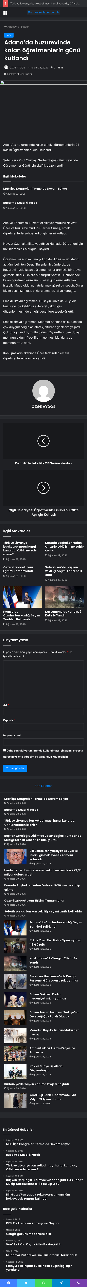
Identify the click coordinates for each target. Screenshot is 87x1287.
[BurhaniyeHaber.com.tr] (43, 12)
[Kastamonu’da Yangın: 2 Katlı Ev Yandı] (64, 597)
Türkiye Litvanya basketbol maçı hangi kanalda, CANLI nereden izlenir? (20, 548)
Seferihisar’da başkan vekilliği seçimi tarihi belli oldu (63, 571)
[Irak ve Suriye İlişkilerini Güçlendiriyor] (15, 1071)
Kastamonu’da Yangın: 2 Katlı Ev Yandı (63, 613)
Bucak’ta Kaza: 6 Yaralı (20, 203)
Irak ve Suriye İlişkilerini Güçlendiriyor (46, 1068)
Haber (25, 26)
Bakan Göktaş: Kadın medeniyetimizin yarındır (48, 996)
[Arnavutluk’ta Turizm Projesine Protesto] (15, 1053)
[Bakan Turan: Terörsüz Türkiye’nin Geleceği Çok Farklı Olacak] (15, 1017)
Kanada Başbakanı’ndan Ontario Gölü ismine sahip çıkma (64, 546)
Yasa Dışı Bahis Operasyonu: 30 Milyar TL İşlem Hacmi (53, 1097)
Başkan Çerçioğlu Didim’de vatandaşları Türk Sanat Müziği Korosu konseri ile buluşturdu (42, 838)
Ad (6, 705)
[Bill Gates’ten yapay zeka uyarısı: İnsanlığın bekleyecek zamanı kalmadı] (15, 856)
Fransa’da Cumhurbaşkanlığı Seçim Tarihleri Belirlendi (21, 615)
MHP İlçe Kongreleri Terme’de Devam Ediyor (35, 189)
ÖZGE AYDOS (17, 67)
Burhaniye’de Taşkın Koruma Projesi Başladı (36, 1084)
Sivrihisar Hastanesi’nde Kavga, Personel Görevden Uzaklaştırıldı (54, 978)
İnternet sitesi (12, 735)
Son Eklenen (44, 786)
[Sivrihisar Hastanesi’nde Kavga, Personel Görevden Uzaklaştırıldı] (15, 981)
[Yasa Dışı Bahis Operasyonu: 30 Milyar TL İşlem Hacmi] (15, 1100)
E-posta (9, 720)
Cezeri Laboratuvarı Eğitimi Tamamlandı (18, 569)
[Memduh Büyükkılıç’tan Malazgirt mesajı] (15, 1035)
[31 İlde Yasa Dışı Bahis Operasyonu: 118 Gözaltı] (15, 945)
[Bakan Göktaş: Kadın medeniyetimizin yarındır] (15, 999)
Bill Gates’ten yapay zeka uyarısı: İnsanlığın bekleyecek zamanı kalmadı (54, 855)
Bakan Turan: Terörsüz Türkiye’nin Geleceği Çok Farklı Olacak (54, 1014)
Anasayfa (13, 26)
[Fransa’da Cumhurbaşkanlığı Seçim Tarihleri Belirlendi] (22, 597)
